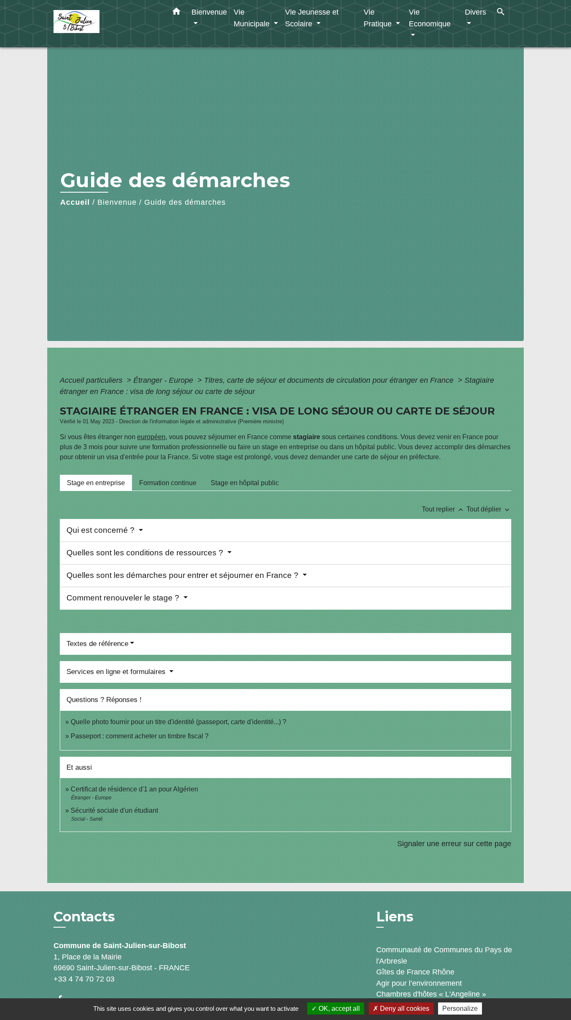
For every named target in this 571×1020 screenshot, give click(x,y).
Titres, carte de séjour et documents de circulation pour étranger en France (330, 380)
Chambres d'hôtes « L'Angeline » (431, 994)
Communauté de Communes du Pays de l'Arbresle (444, 955)
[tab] (96, 483)
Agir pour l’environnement (419, 983)
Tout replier (443, 509)
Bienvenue (117, 202)
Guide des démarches (185, 202)
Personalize (460, 1008)
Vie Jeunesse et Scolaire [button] (312, 18)
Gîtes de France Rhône (415, 972)
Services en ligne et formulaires (117, 672)
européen (151, 436)
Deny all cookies (403, 1008)
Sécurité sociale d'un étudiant (114, 810)
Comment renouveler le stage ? (123, 597)
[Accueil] (106, 23)
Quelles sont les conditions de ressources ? (145, 552)
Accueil (75, 202)
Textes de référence (97, 644)
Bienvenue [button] (209, 12)
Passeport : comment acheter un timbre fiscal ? (140, 736)
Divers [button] (475, 12)
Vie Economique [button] (430, 18)
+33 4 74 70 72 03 (84, 979)
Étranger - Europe (164, 380)
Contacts (84, 917)
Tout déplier (488, 509)
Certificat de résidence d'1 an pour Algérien (134, 789)
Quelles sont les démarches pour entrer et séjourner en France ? (183, 575)
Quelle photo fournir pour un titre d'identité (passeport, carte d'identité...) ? (178, 721)
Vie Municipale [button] (253, 18)
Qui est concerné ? (101, 530)
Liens (394, 916)
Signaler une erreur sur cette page (454, 843)
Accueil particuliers (92, 380)
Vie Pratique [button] (379, 18)
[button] (176, 13)
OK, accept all (338, 1008)
